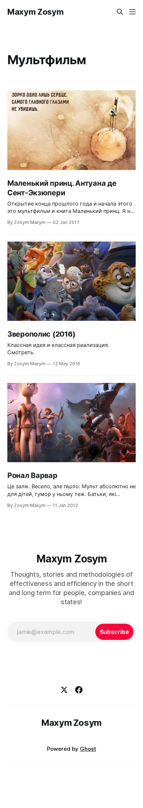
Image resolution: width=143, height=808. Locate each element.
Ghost (88, 748)
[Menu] (132, 12)
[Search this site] (120, 12)
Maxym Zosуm (35, 12)
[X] (64, 689)
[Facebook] (78, 689)
